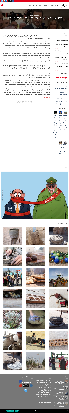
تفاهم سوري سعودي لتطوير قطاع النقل (59, 393)
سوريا (52, 5)
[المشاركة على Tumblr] (21, 102)
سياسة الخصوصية (10, 410)
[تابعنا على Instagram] (31, 385)
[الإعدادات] (67, 411)
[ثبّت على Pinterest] (26, 102)
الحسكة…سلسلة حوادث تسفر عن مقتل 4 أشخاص (61, 98)
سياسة (35, 15)
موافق (17, 410)
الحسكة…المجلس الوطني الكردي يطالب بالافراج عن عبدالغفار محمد (61, 88)
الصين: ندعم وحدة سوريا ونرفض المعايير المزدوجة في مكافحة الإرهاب (61, 103)
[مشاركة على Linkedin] (23, 102)
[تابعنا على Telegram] (2, 1)
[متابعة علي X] (27, 385)
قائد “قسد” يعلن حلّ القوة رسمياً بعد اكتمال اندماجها (59, 398)
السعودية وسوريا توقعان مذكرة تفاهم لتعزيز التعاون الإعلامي (59, 382)
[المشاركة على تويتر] (31, 102)
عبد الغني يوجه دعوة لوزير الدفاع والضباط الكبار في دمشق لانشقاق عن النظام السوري (55, 126)
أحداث (56, 5)
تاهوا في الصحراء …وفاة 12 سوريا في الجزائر (60, 150)
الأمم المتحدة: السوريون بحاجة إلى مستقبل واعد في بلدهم (58, 388)
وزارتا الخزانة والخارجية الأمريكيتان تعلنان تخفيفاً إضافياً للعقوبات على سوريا (61, 66)
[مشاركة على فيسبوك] (33, 102)
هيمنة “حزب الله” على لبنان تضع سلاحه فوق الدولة (60, 122)
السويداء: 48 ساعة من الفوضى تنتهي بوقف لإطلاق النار (65, 122)
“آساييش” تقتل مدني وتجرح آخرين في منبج (60, 93)
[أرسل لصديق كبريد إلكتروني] (28, 102)
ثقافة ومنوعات (39, 5)
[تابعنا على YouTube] (4, 1)
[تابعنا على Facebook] (13, 1)
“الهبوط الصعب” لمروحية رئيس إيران (65, 148)
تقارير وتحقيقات (46, 5)
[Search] (2, 5)
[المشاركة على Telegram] (18, 102)
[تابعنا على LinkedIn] (6, 1)
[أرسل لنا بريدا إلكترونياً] (9, 1)
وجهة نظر (31, 15)
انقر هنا (49, 399)
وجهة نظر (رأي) (32, 5)
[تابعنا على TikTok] (11, 1)
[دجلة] (64, 5)
